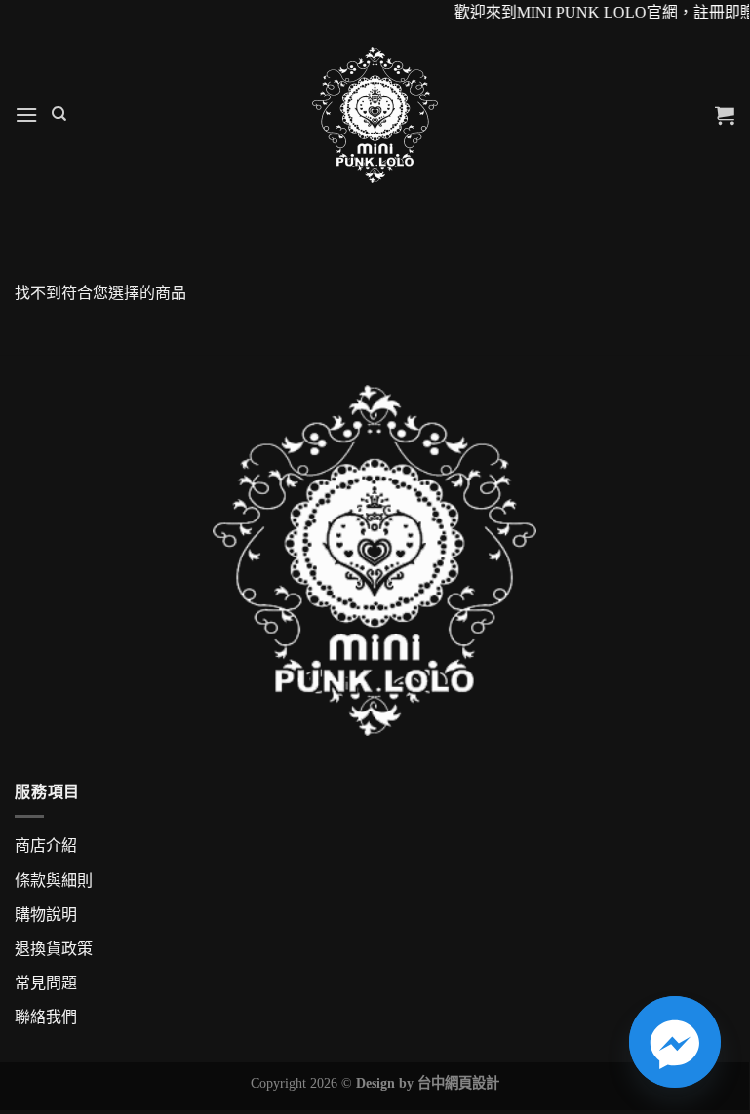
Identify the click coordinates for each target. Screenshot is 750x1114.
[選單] (26, 114)
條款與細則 (54, 880)
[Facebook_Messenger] (675, 1042)
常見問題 (46, 983)
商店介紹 (46, 845)
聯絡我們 (46, 1017)
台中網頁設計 (458, 1083)
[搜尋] (59, 114)
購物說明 (46, 914)
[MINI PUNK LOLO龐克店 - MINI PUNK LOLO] (374, 115)
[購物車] (724, 115)
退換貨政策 (54, 949)
